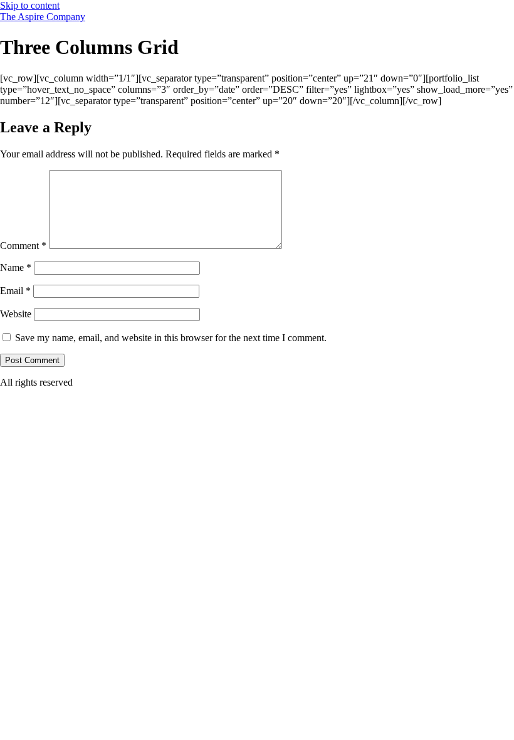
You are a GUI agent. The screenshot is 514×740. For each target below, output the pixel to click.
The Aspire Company (42, 16)
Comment (23, 245)
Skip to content (30, 5)
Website (15, 314)
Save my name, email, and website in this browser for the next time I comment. (171, 337)
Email (15, 290)
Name (15, 267)
